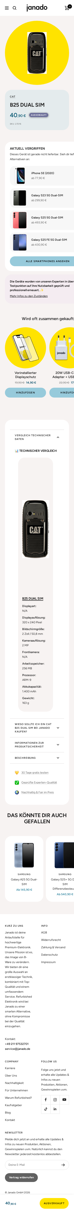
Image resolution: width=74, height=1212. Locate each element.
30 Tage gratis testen (35, 772)
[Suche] (14, 8)
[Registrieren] (63, 1164)
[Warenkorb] (67, 8)
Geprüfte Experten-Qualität (39, 782)
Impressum (48, 962)
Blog (8, 1112)
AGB (44, 932)
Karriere (10, 1068)
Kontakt (10, 1120)
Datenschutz (49, 954)
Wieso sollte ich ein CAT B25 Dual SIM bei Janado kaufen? (33, 728)
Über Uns (11, 1075)
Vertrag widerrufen (21, 1177)
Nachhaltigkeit (14, 1083)
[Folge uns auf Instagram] (55, 1099)
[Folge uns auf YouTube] (64, 1099)
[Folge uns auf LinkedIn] (55, 1109)
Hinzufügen (25, 392)
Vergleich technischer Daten (33, 437)
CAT (12, 96)
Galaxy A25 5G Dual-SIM (24, 882)
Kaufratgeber (13, 1105)
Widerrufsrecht (51, 940)
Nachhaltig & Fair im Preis (37, 792)
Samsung (24, 874)
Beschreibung (25, 757)
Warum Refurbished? (18, 1098)
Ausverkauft (54, 1203)
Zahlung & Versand (53, 947)
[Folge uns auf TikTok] (45, 1109)
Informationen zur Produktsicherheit (29, 744)
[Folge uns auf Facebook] (45, 1099)
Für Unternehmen (16, 1090)
